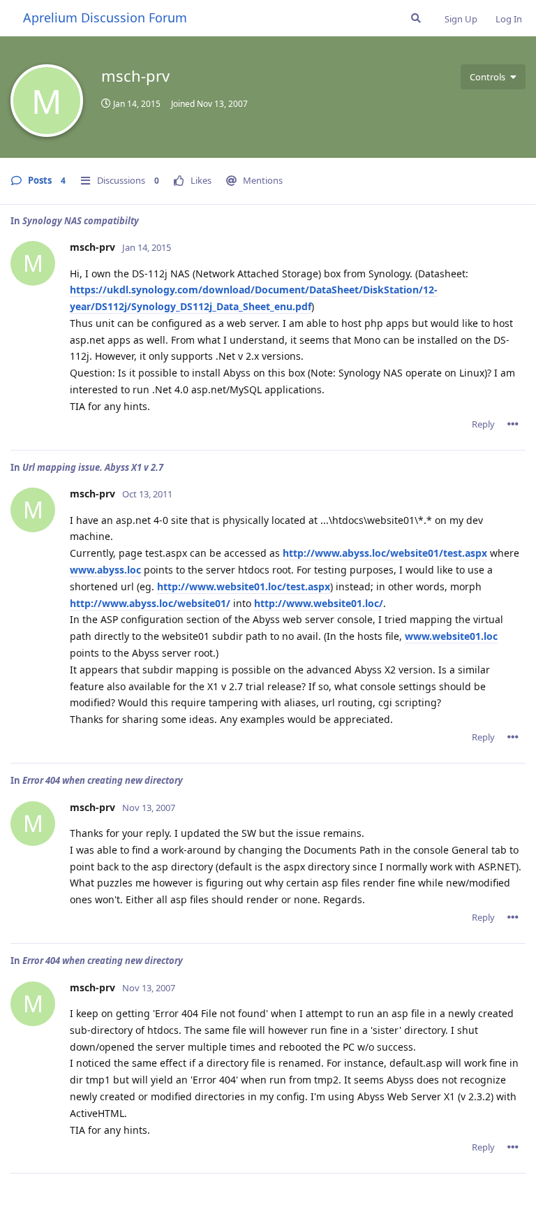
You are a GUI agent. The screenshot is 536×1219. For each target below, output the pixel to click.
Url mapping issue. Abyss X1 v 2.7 (92, 467)
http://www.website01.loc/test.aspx (243, 586)
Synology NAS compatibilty (80, 220)
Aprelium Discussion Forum (105, 17)
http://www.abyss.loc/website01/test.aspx (385, 553)
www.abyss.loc (105, 569)
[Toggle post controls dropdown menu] (513, 424)
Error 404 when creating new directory (102, 780)
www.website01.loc (451, 636)
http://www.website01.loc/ (318, 603)
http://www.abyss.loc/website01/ (150, 603)
